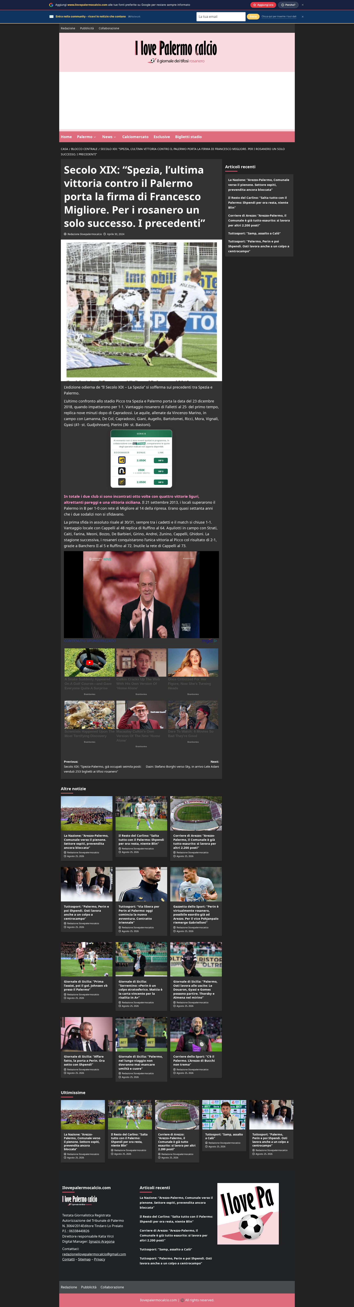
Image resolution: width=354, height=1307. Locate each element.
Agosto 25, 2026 (75, 856)
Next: (182, 763)
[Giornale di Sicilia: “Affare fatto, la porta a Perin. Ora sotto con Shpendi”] (86, 1034)
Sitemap (84, 1259)
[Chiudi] (303, 5)
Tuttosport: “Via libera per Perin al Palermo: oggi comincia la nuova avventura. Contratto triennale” (139, 914)
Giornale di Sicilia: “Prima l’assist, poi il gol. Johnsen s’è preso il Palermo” (86, 985)
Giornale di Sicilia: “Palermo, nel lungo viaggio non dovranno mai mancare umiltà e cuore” (141, 1062)
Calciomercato (135, 136)
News (107, 136)
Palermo (84, 136)
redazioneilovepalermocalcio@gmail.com (94, 1254)
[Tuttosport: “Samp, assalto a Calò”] (224, 1114)
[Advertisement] (177, 100)
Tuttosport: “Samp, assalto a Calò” (254, 233)
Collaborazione (109, 28)
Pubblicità (87, 28)
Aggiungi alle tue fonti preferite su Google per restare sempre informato (122, 4)
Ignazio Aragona (102, 1241)
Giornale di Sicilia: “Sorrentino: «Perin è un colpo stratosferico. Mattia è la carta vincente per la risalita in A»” (140, 989)
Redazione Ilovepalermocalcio (85, 234)
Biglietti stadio (188, 136)
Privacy (99, 1259)
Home (66, 136)
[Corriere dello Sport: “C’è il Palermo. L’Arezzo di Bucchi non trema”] (196, 1034)
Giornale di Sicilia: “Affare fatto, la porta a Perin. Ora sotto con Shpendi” (84, 1060)
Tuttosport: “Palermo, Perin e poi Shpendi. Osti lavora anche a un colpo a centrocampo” (86, 912)
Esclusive (162, 136)
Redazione (68, 28)
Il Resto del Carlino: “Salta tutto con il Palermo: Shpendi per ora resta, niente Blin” (141, 839)
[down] (94, 137)
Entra (253, 16)
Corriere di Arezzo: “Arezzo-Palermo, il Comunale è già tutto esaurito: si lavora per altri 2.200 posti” (194, 841)
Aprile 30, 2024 (115, 234)
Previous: (102, 766)
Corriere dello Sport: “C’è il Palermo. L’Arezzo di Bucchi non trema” (194, 1060)
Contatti (68, 1259)
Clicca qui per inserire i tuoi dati (279, 16)
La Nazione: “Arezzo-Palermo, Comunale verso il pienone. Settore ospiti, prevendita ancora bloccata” (86, 841)
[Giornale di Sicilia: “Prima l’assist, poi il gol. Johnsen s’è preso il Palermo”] (86, 959)
